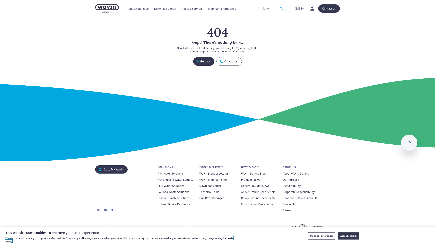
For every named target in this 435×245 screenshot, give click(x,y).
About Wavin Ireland (296, 173)
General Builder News (255, 186)
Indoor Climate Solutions (173, 198)
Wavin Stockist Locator (213, 173)
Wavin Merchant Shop (213, 180)
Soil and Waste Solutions (173, 192)
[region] (217, 236)
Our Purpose (291, 180)
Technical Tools (209, 192)
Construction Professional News (260, 204)
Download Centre (210, 186)
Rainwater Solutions (171, 173)
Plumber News (250, 180)
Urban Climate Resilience (174, 204)
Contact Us (290, 204)
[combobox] (272, 8)
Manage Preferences (321, 235)
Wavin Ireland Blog (253, 173)
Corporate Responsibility (299, 192)
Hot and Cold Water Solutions (176, 180)
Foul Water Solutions (171, 186)
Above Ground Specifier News (260, 192)
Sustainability (292, 186)
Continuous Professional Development (301, 198)
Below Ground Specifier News (260, 198)
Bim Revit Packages (211, 198)
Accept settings (349, 235)
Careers (288, 210)
